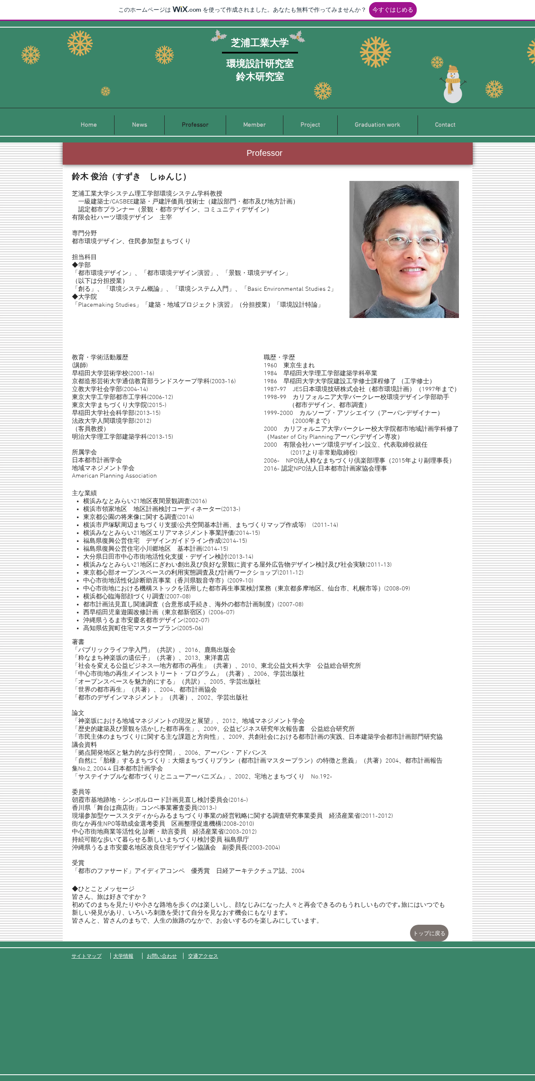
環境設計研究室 (260, 63)
